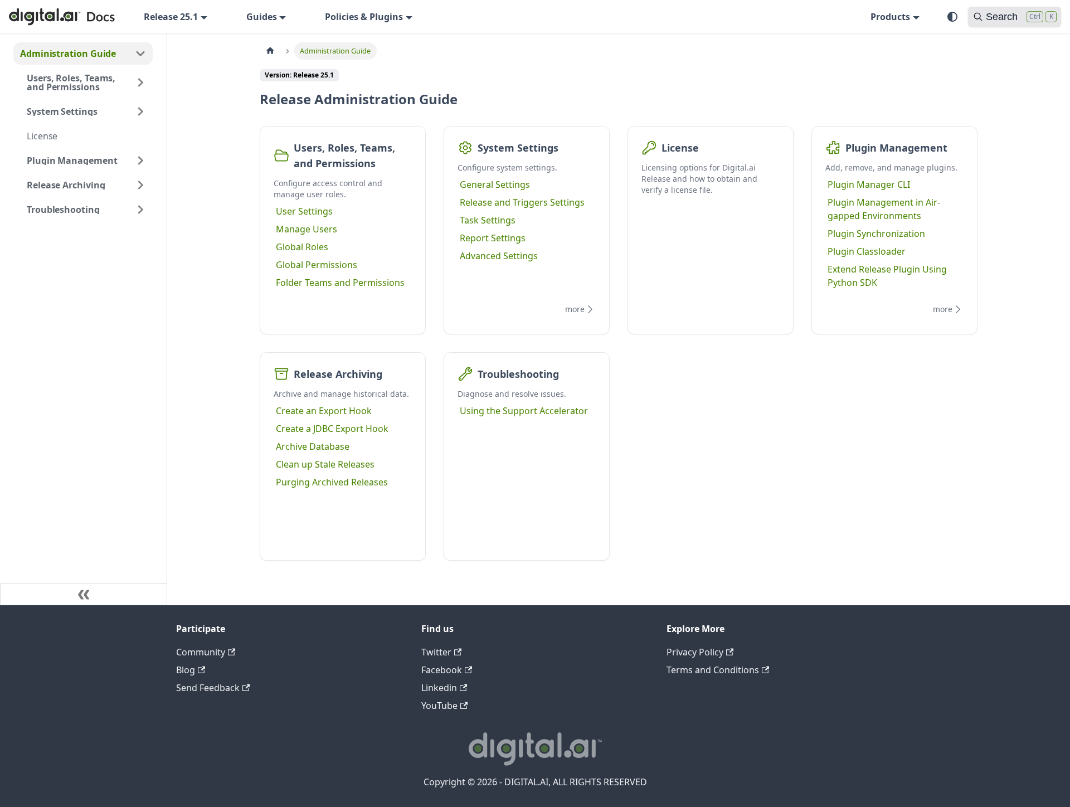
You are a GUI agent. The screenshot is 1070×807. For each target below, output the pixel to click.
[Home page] (270, 51)
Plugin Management (896, 147)
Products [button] (890, 17)
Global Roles (302, 247)
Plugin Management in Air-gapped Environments (884, 209)
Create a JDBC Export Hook (332, 428)
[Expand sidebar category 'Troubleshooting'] (140, 209)
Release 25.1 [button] (171, 17)
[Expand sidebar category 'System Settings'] (140, 111)
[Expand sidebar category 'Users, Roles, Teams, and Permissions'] (140, 82)
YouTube (439, 705)
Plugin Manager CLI (869, 184)
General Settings (495, 184)
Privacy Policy (695, 652)
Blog (185, 670)
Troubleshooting (518, 374)
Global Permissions (316, 265)
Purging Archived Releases (332, 482)
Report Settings (493, 238)
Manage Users (306, 229)
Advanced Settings (499, 256)
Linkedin (439, 688)
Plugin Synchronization (876, 233)
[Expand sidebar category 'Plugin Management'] (140, 160)
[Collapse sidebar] (83, 594)
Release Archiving (338, 374)
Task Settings (487, 220)
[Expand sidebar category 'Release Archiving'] (140, 185)
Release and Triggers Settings (522, 202)
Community (200, 652)
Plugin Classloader (867, 251)
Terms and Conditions (713, 670)
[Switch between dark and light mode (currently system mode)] (952, 17)
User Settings (304, 211)
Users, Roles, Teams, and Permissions (344, 155)
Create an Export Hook (324, 411)
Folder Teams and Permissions (340, 282)
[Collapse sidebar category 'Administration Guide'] (140, 53)
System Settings (518, 147)
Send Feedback (208, 688)
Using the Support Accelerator (524, 411)
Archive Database (312, 446)
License (680, 147)
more (575, 309)
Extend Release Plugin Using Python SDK (887, 276)
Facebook (441, 670)
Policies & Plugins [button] (364, 17)
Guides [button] (261, 17)
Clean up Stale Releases (325, 464)
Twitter (436, 652)
